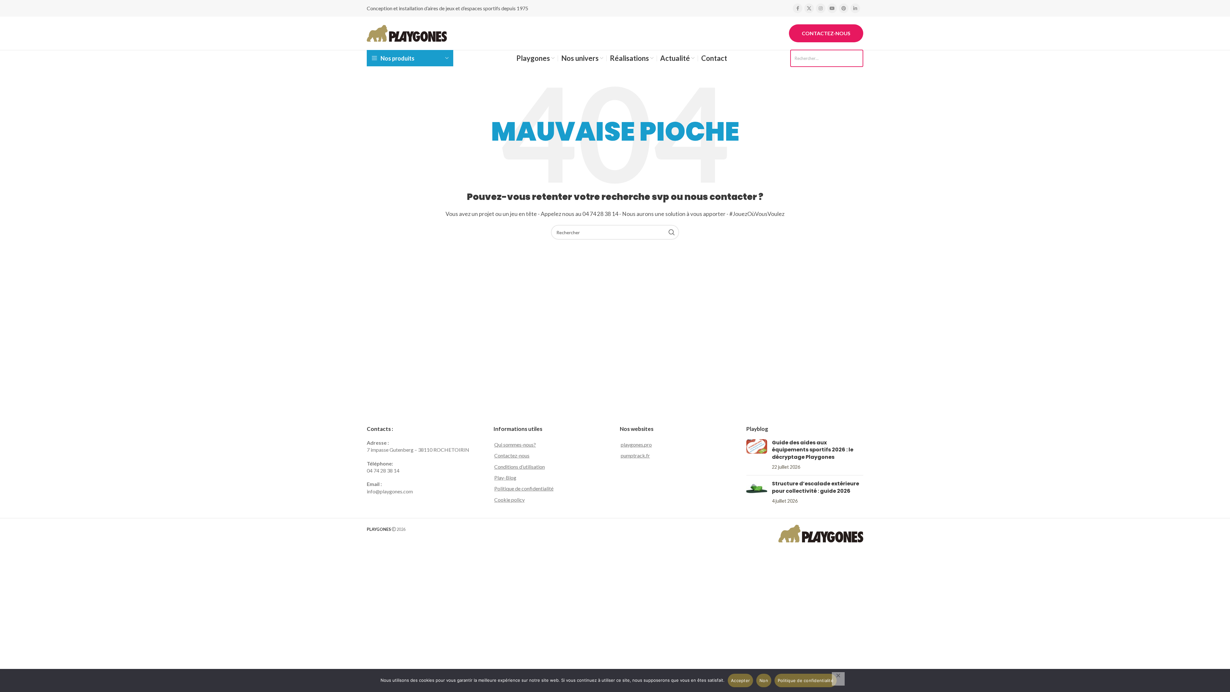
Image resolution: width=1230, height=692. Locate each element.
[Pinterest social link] (844, 8)
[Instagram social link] (820, 8)
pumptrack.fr (635, 455)
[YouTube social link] (832, 8)
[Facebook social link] (797, 8)
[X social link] (809, 8)
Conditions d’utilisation (519, 467)
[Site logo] (407, 32)
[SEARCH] (671, 232)
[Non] (838, 679)
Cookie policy (509, 500)
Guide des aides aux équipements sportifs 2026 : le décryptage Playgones (812, 450)
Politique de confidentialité (524, 488)
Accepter (740, 680)
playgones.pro (636, 444)
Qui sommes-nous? (515, 444)
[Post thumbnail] (756, 455)
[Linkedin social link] (855, 8)
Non (763, 680)
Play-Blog (505, 477)
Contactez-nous (826, 33)
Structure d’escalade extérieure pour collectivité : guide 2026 (815, 487)
